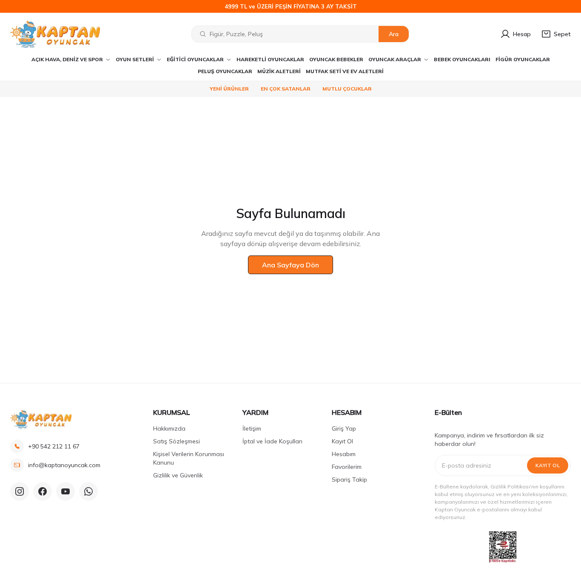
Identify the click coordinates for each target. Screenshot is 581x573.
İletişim (251, 428)
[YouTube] (65, 491)
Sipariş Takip (349, 479)
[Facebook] (42, 491)
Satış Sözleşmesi (176, 441)
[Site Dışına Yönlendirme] (502, 547)
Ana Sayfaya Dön (290, 265)
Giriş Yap (344, 428)
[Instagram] (19, 491)
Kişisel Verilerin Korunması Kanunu (188, 458)
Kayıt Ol (342, 441)
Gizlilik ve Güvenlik (178, 475)
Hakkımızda (169, 428)
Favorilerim (347, 467)
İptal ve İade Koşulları (272, 441)
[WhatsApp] (88, 491)
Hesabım (344, 454)
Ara (394, 34)
